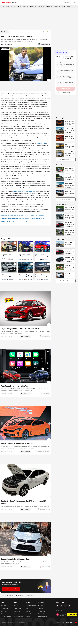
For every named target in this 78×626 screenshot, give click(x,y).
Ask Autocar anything (31, 605)
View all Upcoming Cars (65, 159)
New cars (3, 605)
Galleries (48, 6)
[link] (60, 123)
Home (2, 595)
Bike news (16, 614)
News (24, 6)
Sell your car (57, 6)
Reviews (32, 6)
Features (40, 6)
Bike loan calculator (18, 616)
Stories (64, 6)
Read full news (25, 336)
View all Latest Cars (64, 281)
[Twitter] (69, 605)
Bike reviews (17, 611)
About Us (40, 605)
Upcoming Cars (5, 608)
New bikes (16, 605)
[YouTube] (57, 605)
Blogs (27, 608)
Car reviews (4, 611)
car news (9, 595)
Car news (3, 614)
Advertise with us (42, 616)
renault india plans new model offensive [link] (24, 595)
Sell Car (28, 616)
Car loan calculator (6, 616)
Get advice (69, 6)
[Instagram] (61, 605)
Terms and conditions (43, 614)
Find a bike (17, 6)
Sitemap (28, 611)
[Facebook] (65, 605)
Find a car (8, 6)
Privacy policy (41, 611)
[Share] (49, 80)
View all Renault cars (65, 199)
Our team (40, 608)
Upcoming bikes (17, 608)
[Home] (3, 6)
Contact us (28, 614)
